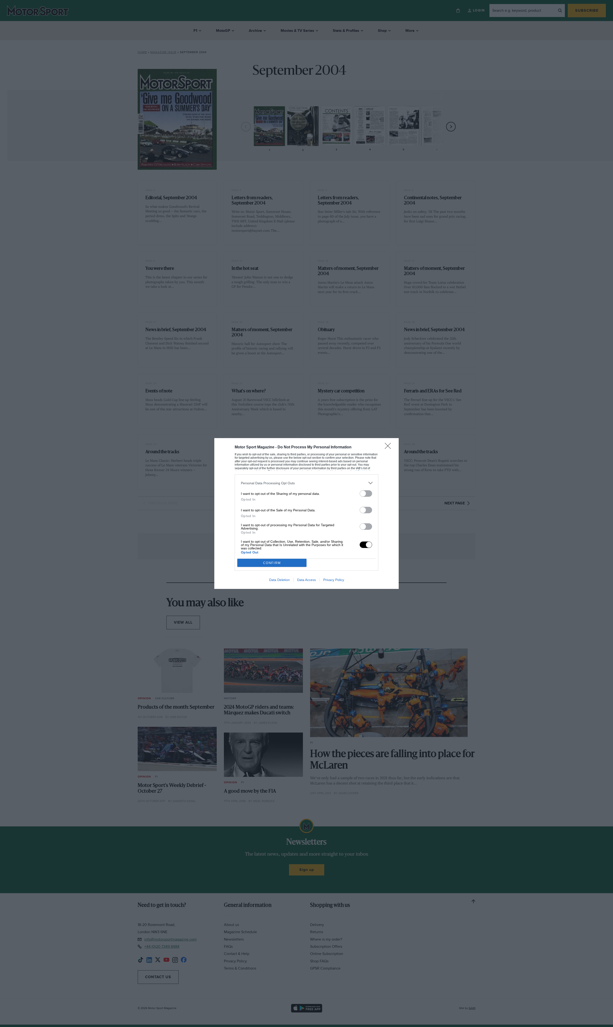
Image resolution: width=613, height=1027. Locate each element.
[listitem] (306, 482)
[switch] (366, 493)
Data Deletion (279, 580)
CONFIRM (272, 563)
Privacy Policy (333, 580)
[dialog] (306, 513)
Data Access (306, 580)
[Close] (389, 447)
